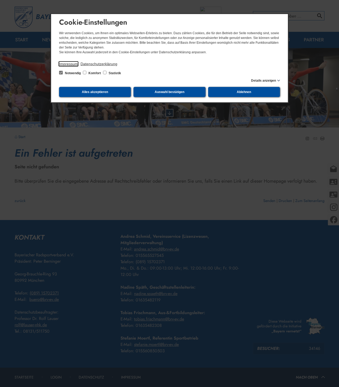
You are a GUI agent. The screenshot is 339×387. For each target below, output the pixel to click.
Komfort (95, 73)
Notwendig (73, 73)
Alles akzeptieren (95, 92)
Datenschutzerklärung (99, 64)
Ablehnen (244, 92)
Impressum (68, 64)
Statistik (114, 73)
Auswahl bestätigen (169, 92)
